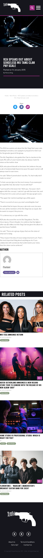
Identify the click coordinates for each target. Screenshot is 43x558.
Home (7, 95)
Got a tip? (14, 545)
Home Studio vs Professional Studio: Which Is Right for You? (20, 436)
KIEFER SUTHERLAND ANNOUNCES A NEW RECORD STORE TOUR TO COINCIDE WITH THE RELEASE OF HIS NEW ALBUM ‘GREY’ (20, 385)
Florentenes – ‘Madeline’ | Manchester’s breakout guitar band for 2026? (17, 487)
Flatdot (6, 267)
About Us (11, 542)
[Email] (17, 272)
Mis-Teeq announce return (11, 334)
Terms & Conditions (27, 542)
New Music (13, 95)
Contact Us (28, 545)
